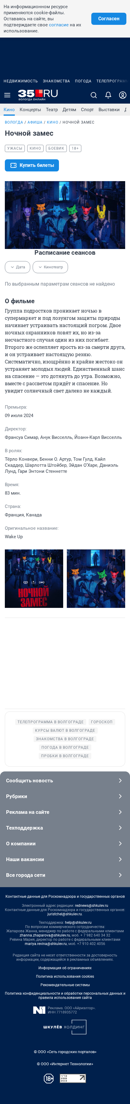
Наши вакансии (25, 859)
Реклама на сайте (27, 812)
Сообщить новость (29, 780)
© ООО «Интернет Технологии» (65, 1064)
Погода (83, 81)
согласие (59, 25)
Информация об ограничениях (65, 968)
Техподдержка (24, 828)
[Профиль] (122, 95)
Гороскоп (102, 722)
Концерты (30, 109)
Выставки (109, 109)
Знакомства (56, 81)
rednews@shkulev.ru (91, 905)
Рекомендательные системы (65, 985)
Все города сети (25, 875)
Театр (52, 109)
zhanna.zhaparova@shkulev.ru (45, 935)
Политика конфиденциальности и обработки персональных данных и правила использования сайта (65, 995)
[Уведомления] (108, 95)
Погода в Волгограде (65, 747)
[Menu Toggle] (7, 95)
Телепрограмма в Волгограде (51, 722)
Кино (9, 109)
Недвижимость (21, 81)
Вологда (14, 122)
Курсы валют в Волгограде (65, 730)
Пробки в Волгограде (65, 756)
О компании (21, 843)
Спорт (87, 109)
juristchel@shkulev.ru (64, 914)
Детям (69, 109)
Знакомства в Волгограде (65, 739)
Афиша (35, 122)
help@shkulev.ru (78, 922)
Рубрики (16, 796)
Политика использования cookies (65, 976)
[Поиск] (93, 95)
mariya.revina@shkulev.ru (46, 944)
